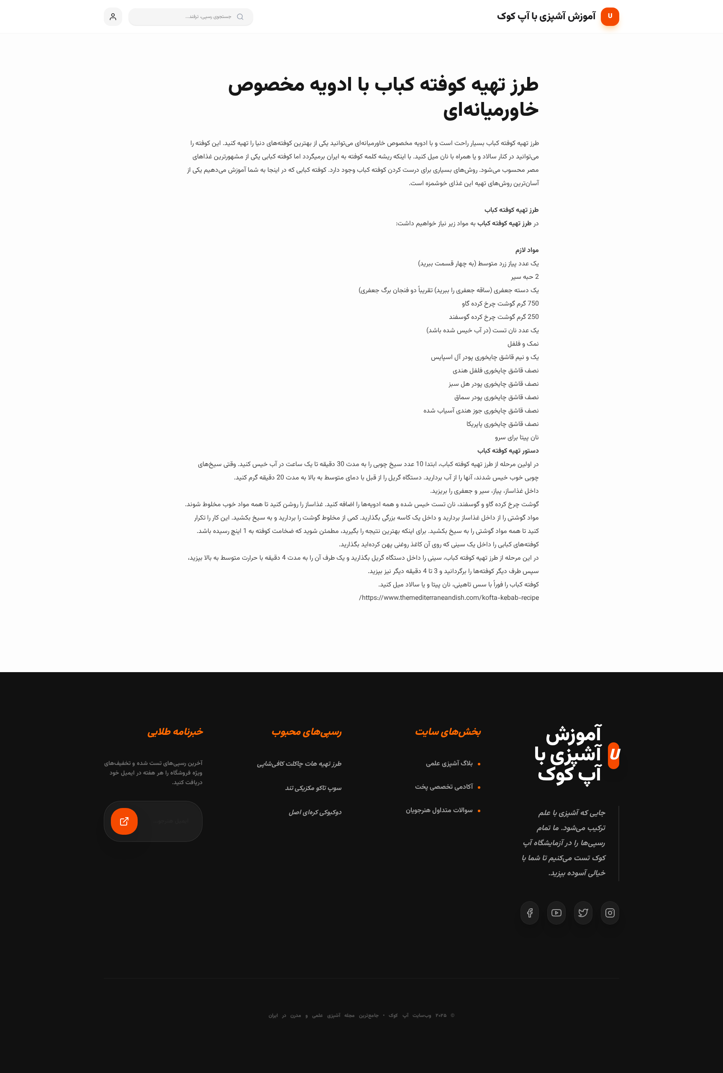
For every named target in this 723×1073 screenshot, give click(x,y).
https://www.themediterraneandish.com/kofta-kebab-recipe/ (449, 598)
